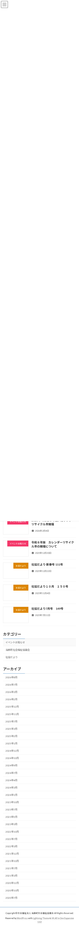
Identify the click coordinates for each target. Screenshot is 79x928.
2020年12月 (12, 882)
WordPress (22, 918)
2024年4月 (11, 780)
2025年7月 (11, 721)
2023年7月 (11, 809)
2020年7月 (11, 897)
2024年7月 (11, 772)
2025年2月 (11, 736)
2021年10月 (12, 861)
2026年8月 (11, 677)
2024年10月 (12, 758)
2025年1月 (11, 743)
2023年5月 (11, 816)
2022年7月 (11, 838)
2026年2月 (11, 699)
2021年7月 (11, 868)
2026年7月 (11, 684)
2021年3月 (11, 875)
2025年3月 (11, 728)
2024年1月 (11, 794)
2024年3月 (11, 787)
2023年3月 (11, 824)
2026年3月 (11, 692)
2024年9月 (11, 765)
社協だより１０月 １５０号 (49, 586)
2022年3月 (11, 846)
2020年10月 (12, 890)
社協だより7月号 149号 (47, 608)
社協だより (11, 657)
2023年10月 (12, 802)
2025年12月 (12, 706)
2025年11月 (12, 713)
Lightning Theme (41, 918)
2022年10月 (12, 831)
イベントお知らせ (15, 642)
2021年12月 (12, 853)
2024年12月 (12, 750)
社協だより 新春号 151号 (47, 564)
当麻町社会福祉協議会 (17, 649)
